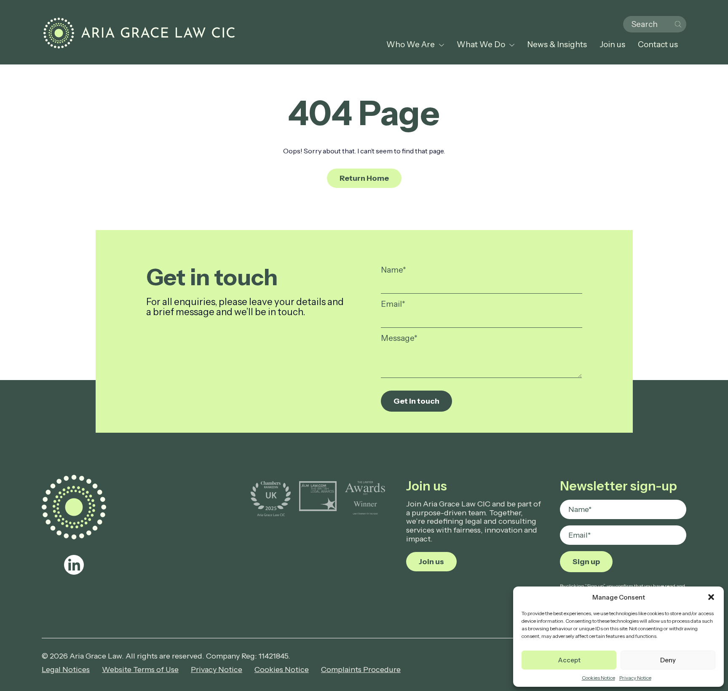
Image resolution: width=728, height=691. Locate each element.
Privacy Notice (635, 678)
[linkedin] (74, 565)
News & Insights (557, 44)
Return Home (364, 178)
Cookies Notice (598, 678)
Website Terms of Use (140, 669)
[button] (711, 597)
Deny (668, 660)
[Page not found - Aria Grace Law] (139, 33)
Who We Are (410, 44)
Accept (569, 660)
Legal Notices (66, 669)
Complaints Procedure (361, 669)
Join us (612, 44)
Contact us (658, 44)
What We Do (481, 44)
